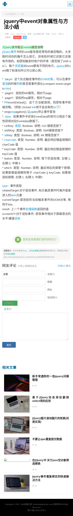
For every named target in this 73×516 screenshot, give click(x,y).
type (5, 186)
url (55, 107)
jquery (61, 66)
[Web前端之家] (4, 5)
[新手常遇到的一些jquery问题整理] (16, 383)
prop (12, 111)
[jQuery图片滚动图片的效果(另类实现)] (16, 424)
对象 (50, 79)
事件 (14, 52)
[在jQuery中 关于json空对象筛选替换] (16, 459)
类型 (18, 126)
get (10, 79)
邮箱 (49, 282)
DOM (44, 79)
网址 (49, 289)
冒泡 (5, 83)
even (28, 47)
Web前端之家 (36, 251)
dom (13, 195)
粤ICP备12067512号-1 (36, 510)
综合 (22, 14)
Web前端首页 (10, 14)
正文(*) (7, 309)
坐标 (17, 218)
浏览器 (19, 66)
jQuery (6, 52)
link (34, 107)
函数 (34, 209)
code (13, 139)
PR (6, 102)
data (8, 116)
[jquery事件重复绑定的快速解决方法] (16, 483)
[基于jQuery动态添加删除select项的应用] (16, 404)
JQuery (17, 37)
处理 (28, 209)
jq (31, 111)
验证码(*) (52, 297)
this (7, 88)
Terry (24, 251)
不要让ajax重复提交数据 (47, 439)
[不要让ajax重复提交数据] (16, 445)
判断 (19, 83)
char (7, 139)
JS (25, 37)
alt (5, 135)
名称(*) (51, 274)
